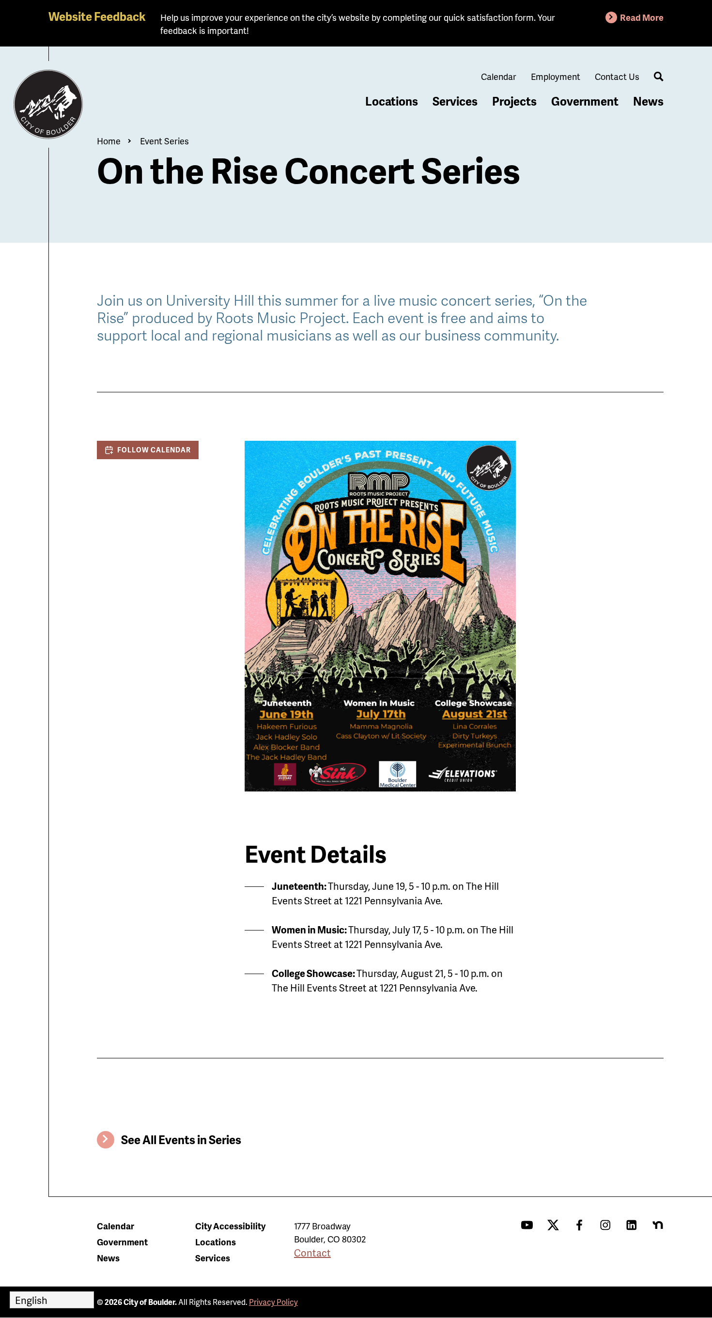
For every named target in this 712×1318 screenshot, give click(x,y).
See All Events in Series (181, 1139)
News (648, 101)
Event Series (164, 141)
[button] (148, 450)
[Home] (48, 105)
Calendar (498, 76)
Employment (555, 76)
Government (585, 101)
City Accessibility (230, 1226)
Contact (312, 1252)
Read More (642, 17)
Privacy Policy (273, 1301)
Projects (514, 101)
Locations (391, 101)
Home (109, 141)
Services (455, 101)
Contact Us (617, 76)
